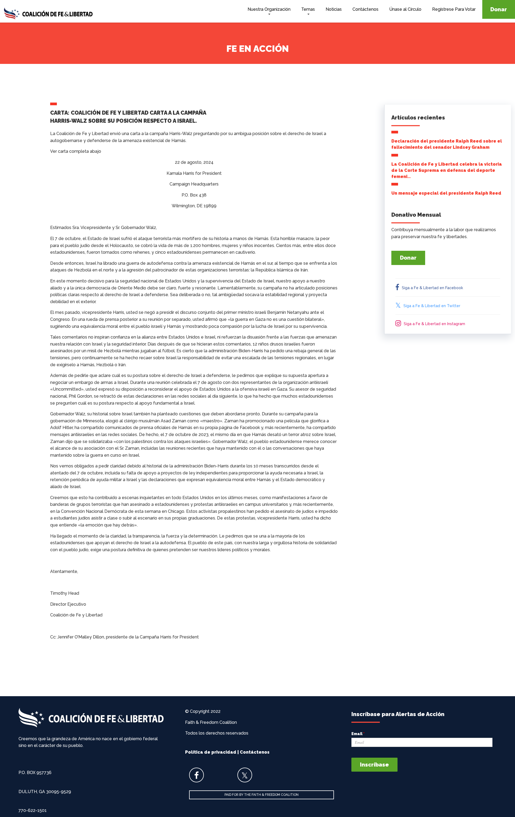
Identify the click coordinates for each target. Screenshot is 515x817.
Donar (498, 9)
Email (358, 734)
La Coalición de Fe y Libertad (48, 14)
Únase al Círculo (405, 9)
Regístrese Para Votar (454, 9)
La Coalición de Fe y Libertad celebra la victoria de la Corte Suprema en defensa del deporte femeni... (446, 170)
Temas (308, 9)
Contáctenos (365, 9)
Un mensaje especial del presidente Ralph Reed (446, 193)
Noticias (334, 9)
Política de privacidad (210, 752)
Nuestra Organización (269, 9)
